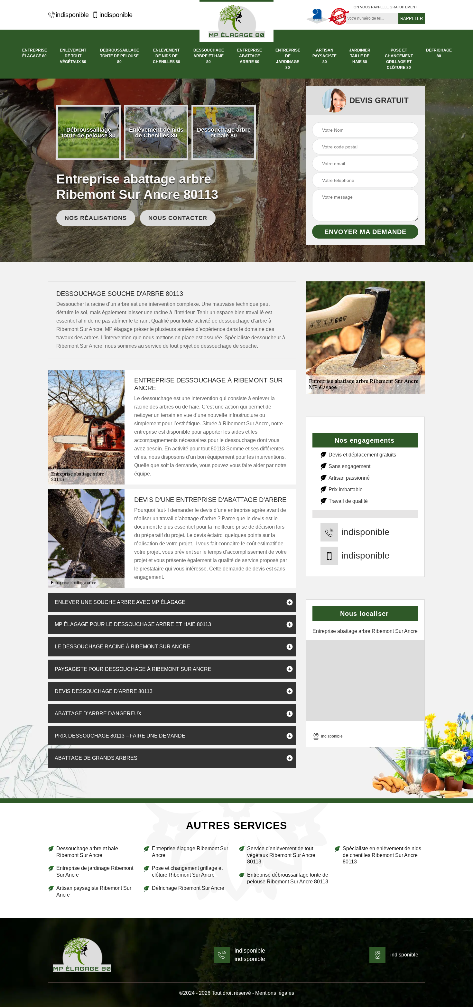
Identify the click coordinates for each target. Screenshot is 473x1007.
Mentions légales (274, 993)
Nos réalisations (96, 218)
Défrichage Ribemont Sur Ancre (188, 888)
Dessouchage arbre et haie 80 (208, 56)
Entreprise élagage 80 (34, 53)
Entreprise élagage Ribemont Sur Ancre (190, 852)
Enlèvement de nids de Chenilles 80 (166, 56)
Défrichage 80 (439, 53)
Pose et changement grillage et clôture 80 (399, 59)
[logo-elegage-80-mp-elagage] (82, 955)
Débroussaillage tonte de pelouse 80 (119, 56)
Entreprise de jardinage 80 (287, 59)
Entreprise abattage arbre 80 (249, 56)
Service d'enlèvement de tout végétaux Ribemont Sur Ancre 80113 (281, 855)
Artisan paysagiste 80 (324, 56)
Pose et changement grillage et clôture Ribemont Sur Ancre (187, 871)
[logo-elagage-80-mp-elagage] (236, 21)
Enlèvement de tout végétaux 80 (73, 56)
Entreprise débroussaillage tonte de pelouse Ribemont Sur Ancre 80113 (287, 878)
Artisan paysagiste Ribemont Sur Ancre (93, 891)
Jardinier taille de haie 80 (359, 56)
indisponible (72, 14)
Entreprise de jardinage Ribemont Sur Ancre (94, 871)
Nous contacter (177, 218)
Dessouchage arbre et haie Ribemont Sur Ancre (87, 852)
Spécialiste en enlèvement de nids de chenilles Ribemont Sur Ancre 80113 (382, 855)
